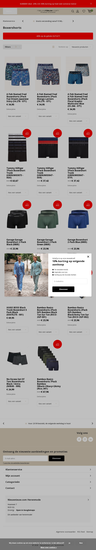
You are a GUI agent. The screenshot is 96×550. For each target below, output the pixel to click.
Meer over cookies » (49, 547)
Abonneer (63, 289)
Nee (81, 543)
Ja (69, 543)
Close (88, 257)
